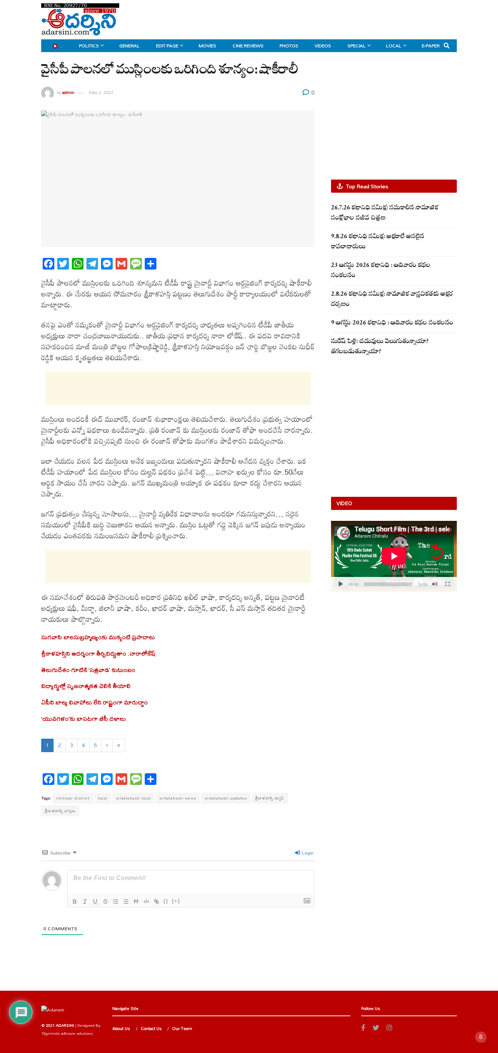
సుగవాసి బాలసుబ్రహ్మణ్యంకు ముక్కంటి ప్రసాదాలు (98, 637)
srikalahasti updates (226, 798)
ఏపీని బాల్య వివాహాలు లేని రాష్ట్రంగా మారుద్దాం (94, 702)
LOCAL (393, 45)
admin (68, 92)
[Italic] (85, 901)
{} (165, 901)
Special (356, 45)
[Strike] (105, 901)
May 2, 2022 (101, 92)
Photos (289, 45)
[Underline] (95, 901)
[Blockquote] (136, 901)
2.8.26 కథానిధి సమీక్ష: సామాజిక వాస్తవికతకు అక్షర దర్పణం (392, 299)
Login (307, 852)
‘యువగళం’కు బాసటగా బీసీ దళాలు (83, 718)
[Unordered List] (126, 901)
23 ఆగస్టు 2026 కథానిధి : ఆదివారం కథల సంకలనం (381, 271)
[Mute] (434, 584)
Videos (323, 45)
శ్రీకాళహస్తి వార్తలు (60, 811)
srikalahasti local (133, 798)
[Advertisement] (324, 18)
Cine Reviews (248, 45)
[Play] (340, 584)
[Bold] (75, 901)
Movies (207, 45)
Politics (89, 45)
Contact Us (151, 1028)
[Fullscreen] (447, 584)
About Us (121, 1028)
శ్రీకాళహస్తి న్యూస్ (269, 798)
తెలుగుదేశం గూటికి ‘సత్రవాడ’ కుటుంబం (88, 670)
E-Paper (431, 45)
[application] (394, 556)
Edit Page (167, 45)
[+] (176, 901)
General (129, 45)
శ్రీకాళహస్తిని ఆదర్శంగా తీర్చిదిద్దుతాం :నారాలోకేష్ (98, 653)
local (103, 798)
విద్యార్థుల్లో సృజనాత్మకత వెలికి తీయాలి (86, 686)
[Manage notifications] (481, 1037)
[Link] (156, 901)
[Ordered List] (115, 901)
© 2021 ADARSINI (57, 1025)
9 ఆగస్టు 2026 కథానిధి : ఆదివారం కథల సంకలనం (392, 323)
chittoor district (73, 798)
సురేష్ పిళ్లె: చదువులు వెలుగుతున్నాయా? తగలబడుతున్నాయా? (380, 347)
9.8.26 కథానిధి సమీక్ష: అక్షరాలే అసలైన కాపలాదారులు (377, 242)
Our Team (182, 1028)
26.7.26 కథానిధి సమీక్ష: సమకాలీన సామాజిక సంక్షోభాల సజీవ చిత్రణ (384, 213)
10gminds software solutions (67, 1033)
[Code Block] (146, 901)
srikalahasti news (177, 798)
